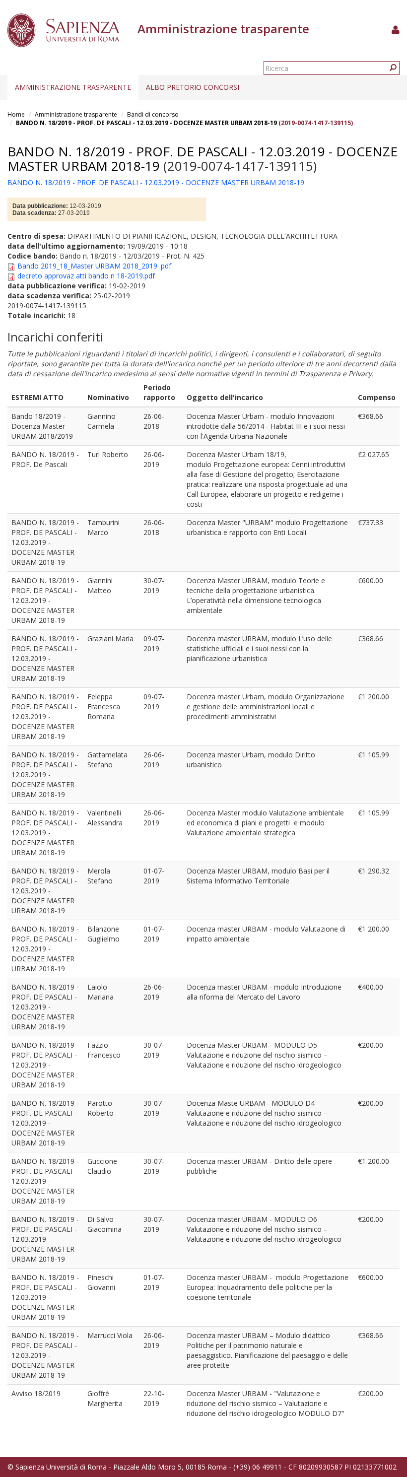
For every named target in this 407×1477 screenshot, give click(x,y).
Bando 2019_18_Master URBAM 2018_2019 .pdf (94, 265)
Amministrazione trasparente (73, 87)
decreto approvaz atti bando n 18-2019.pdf (86, 275)
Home (16, 114)
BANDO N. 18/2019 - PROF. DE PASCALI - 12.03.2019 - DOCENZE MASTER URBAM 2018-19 (146, 123)
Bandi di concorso (153, 114)
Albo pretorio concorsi (192, 87)
